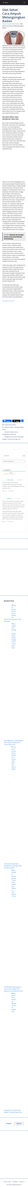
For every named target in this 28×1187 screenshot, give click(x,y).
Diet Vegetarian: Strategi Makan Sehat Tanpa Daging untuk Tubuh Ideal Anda (13, 742)
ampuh (6, 427)
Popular (9, 1123)
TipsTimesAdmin (10, 301)
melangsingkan (19, 427)
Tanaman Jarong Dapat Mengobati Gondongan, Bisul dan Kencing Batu (13, 866)
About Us (22, 1181)
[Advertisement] (14, 166)
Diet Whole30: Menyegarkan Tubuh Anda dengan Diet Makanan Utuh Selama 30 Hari (13, 989)
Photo (3, 301)
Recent (19, 1123)
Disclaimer (15, 1181)
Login (23, 455)
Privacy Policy (7, 1181)
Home (4, 24)
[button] (24, 2)
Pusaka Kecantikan (13, 24)
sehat (4, 429)
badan (12, 427)
